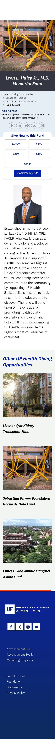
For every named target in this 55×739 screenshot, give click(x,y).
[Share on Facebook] (12, 126)
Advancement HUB (19, 649)
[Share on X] (35, 126)
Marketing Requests (20, 660)
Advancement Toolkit (20, 654)
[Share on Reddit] (27, 126)
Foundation (14, 681)
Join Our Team (16, 676)
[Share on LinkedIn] (20, 126)
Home (4, 94)
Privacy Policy (16, 693)
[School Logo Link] (25, 609)
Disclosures (14, 687)
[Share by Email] (42, 126)
